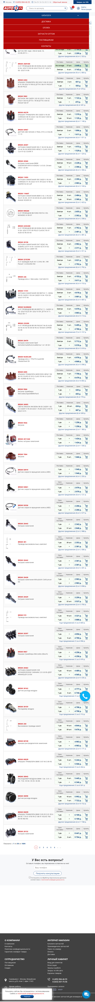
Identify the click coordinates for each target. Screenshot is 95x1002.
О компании (9, 944)
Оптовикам (9, 965)
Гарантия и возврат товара (16, 952)
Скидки (7, 968)
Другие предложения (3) (72, 381)
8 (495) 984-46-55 (23, 2)
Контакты (46, 46)
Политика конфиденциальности (17, 949)
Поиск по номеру (54, 949)
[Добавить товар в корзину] (86, 49)
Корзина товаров (54, 973)
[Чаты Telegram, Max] (86, 994)
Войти (83, 7)
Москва (8, 2)
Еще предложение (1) (72, 623)
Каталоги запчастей (56, 944)
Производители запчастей (58, 946)
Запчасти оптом (46, 34)
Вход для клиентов (55, 962)
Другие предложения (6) (72, 105)
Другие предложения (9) (72, 72)
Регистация (52, 965)
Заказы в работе (54, 968)
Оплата (46, 27)
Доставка (46, 21)
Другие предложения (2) (72, 429)
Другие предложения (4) (72, 56)
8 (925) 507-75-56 (59, 981)
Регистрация (86, 9)
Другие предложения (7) (72, 89)
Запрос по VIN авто (55, 970)
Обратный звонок (60, 2)
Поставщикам (46, 40)
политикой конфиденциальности (52, 880)
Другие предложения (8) (72, 348)
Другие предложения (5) (72, 202)
